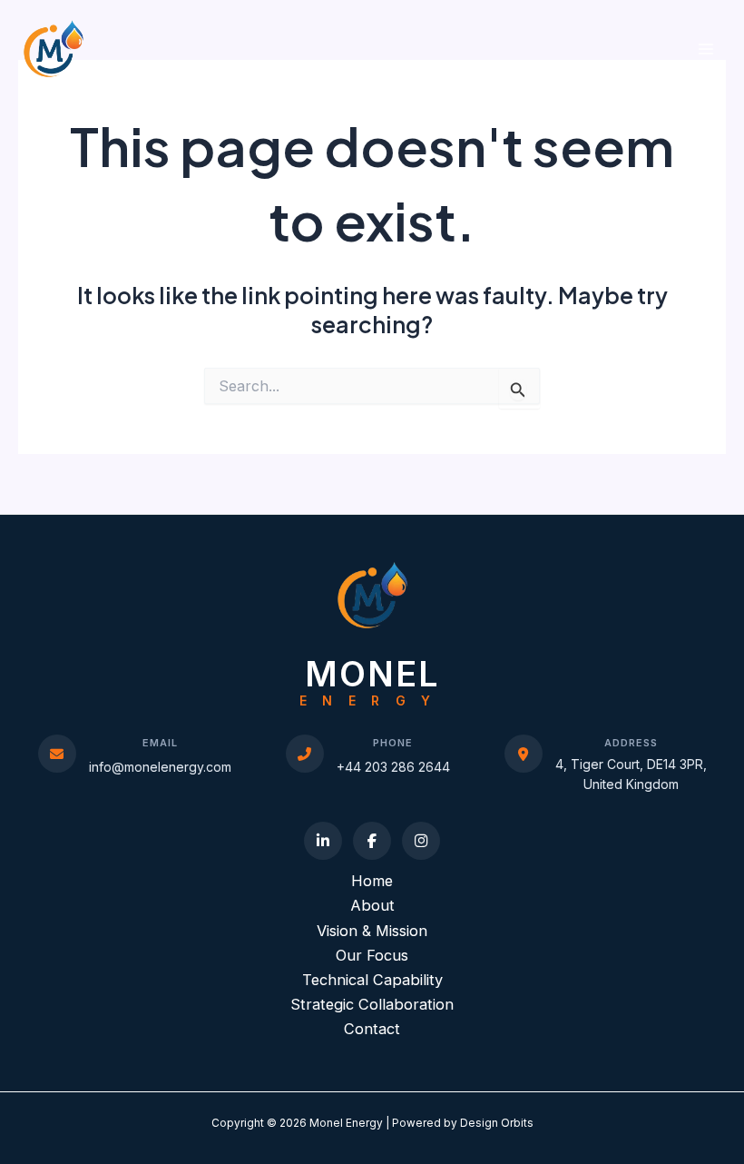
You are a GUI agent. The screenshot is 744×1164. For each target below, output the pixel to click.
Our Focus (372, 955)
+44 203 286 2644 (393, 766)
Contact (372, 1029)
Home (372, 881)
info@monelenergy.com (160, 766)
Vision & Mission (372, 931)
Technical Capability (372, 980)
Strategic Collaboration (372, 1004)
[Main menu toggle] (705, 48)
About (372, 905)
